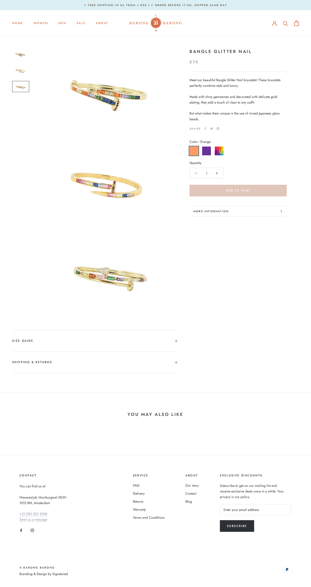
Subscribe (237, 526)
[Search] (285, 23)
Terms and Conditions (148, 517)
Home (17, 23)
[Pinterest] (217, 128)
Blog (188, 501)
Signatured (60, 573)
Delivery (139, 493)
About (102, 23)
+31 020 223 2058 (33, 513)
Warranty (139, 509)
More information (211, 211)
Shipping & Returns (32, 362)
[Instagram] (32, 530)
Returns (138, 501)
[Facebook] (205, 128)
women (41, 23)
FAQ (136, 485)
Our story (192, 485)
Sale (81, 23)
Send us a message (33, 519)
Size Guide (22, 341)
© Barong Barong (37, 567)
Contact (190, 493)
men (62, 23)
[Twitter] (211, 128)
